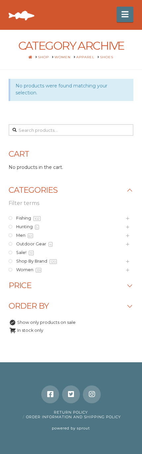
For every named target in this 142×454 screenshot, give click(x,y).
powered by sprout (71, 428)
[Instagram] (92, 394)
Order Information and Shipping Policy (73, 417)
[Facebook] (50, 394)
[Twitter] (71, 394)
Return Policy (71, 412)
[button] (125, 14)
